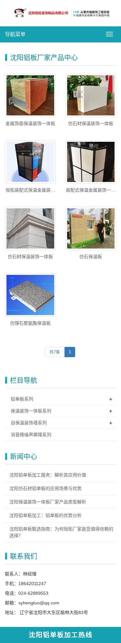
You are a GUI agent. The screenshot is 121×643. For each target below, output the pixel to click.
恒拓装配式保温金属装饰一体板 (30, 190)
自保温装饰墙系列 (29, 422)
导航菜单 (15, 34)
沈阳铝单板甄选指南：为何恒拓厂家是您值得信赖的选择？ (61, 532)
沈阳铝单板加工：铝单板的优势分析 (45, 515)
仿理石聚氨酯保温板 (30, 323)
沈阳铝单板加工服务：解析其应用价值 (47, 474)
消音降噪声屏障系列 (31, 434)
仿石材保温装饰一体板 (90, 123)
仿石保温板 (90, 256)
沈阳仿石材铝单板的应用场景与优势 (45, 488)
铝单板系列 (22, 399)
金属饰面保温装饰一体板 (30, 123)
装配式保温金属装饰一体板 (91, 190)
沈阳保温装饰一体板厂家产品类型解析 (47, 501)
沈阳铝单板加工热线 (61, 634)
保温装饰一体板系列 (31, 410)
